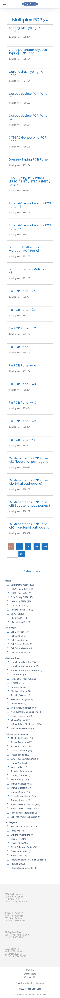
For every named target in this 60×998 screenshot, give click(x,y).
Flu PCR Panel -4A (22, 365)
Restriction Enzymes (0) (22, 700)
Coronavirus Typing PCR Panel (27, 73)
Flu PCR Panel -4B (22, 384)
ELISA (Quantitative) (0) (22, 589)
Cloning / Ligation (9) (21, 691)
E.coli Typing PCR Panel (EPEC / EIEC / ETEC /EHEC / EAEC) (30, 181)
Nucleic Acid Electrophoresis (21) (26, 671)
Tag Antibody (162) (20, 780)
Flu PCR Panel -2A (22, 291)
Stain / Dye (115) (19, 839)
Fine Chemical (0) (19, 856)
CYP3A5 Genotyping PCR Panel (27, 139)
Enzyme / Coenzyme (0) (22, 835)
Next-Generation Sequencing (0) (26, 712)
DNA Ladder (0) (18, 675)
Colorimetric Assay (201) (22, 585)
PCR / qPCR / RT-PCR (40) (23, 679)
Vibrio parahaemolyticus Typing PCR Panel (28, 51)
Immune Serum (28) (20, 792)
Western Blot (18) (19, 767)
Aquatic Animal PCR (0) (22, 610)
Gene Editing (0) (18, 704)
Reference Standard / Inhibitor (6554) (28, 860)
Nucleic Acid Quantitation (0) (25, 666)
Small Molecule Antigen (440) (25, 809)
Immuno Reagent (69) (21, 788)
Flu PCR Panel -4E (22, 440)
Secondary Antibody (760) (23, 796)
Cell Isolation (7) (18, 636)
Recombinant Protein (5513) (24, 813)
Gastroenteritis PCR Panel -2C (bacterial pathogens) (29, 526)
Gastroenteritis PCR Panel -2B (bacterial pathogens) (29, 504)
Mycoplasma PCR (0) (20, 622)
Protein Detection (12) (21, 742)
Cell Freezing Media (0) (21, 644)
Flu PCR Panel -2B (22, 310)
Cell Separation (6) (19, 640)
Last (45, 546)
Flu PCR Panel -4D (22, 421)
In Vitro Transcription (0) (22, 729)
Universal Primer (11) (20, 687)
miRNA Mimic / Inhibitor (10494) (26, 724)
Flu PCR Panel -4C (22, 402)
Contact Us (30, 977)
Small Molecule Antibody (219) (25, 805)
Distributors (30, 974)
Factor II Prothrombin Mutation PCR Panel (25, 249)
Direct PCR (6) (17, 683)
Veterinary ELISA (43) (21, 602)
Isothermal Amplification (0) (24, 708)
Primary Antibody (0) (20, 800)
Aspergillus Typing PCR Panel (26, 29)
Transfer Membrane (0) (21, 771)
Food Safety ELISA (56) (22, 597)
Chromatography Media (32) (24, 868)
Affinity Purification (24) (22, 738)
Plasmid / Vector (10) (20, 695)
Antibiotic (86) (17, 831)
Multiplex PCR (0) (19, 618)
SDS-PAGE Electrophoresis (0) (25, 759)
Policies (30, 970)
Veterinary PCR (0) (19, 606)
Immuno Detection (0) (21, 784)
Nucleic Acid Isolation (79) (23, 662)
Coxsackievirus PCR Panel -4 (28, 117)
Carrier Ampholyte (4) (21, 763)
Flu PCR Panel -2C (22, 328)
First (10, 546)
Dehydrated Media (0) (21, 852)
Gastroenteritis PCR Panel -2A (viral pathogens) (28, 482)
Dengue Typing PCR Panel (28, 159)
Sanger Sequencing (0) (21, 716)
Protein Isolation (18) (21, 747)
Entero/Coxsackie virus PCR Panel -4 (30, 227)
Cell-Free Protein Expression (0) (25, 817)
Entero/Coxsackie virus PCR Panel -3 (30, 205)
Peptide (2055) (18, 864)
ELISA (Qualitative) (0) (21, 593)
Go (21, 554)
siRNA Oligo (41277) (20, 720)
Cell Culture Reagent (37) (22, 653)
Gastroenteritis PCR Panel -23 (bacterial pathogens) (29, 460)
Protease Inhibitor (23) (21, 751)
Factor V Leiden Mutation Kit (28, 271)
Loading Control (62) (20, 776)
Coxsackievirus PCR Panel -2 (28, 95)
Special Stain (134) (19, 843)
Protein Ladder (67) (20, 755)
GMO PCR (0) (17, 614)
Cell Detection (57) (20, 632)
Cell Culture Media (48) (21, 648)
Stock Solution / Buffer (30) (24, 847)
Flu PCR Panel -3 (21, 347)
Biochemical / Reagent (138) (24, 827)
